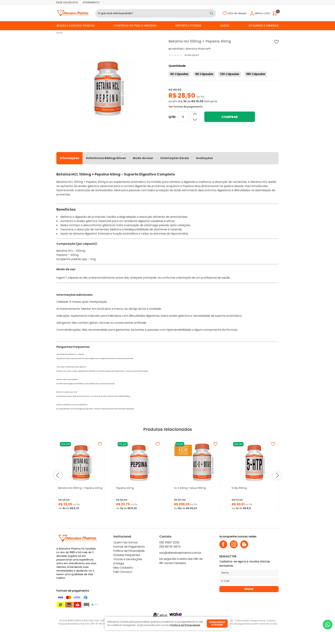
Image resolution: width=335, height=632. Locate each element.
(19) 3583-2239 (169, 542)
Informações (69, 158)
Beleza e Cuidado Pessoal (76, 26)
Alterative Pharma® (197, 49)
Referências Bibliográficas (106, 158)
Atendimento (91, 2)
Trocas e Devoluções (127, 559)
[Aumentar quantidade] (195, 119)
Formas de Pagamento (129, 547)
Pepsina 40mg (125, 488)
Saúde (224, 26)
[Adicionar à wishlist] (276, 42)
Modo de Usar (143, 158)
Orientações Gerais (174, 158)
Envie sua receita (67, 2)
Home (59, 32)
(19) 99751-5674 (169, 547)
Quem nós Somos (125, 542)
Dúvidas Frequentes (126, 555)
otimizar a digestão (182, 182)
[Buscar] (211, 13)
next (277, 475)
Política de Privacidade (129, 551)
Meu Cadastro (123, 568)
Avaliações (204, 158)
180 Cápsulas (255, 74)
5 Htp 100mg (239, 488)
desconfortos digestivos (214, 190)
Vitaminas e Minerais (263, 26)
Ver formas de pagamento (186, 106)
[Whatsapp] (327, 624)
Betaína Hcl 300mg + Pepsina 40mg (80, 488)
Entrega (118, 563)
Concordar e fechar (217, 623)
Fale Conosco (122, 572)
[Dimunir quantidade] (195, 114)
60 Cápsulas (179, 74)
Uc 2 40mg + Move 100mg (190, 488)
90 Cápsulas (204, 74)
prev (58, 475)
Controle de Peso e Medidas (135, 26)
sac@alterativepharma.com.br (180, 553)
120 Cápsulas (229, 74)
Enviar (249, 589)
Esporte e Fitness (188, 26)
